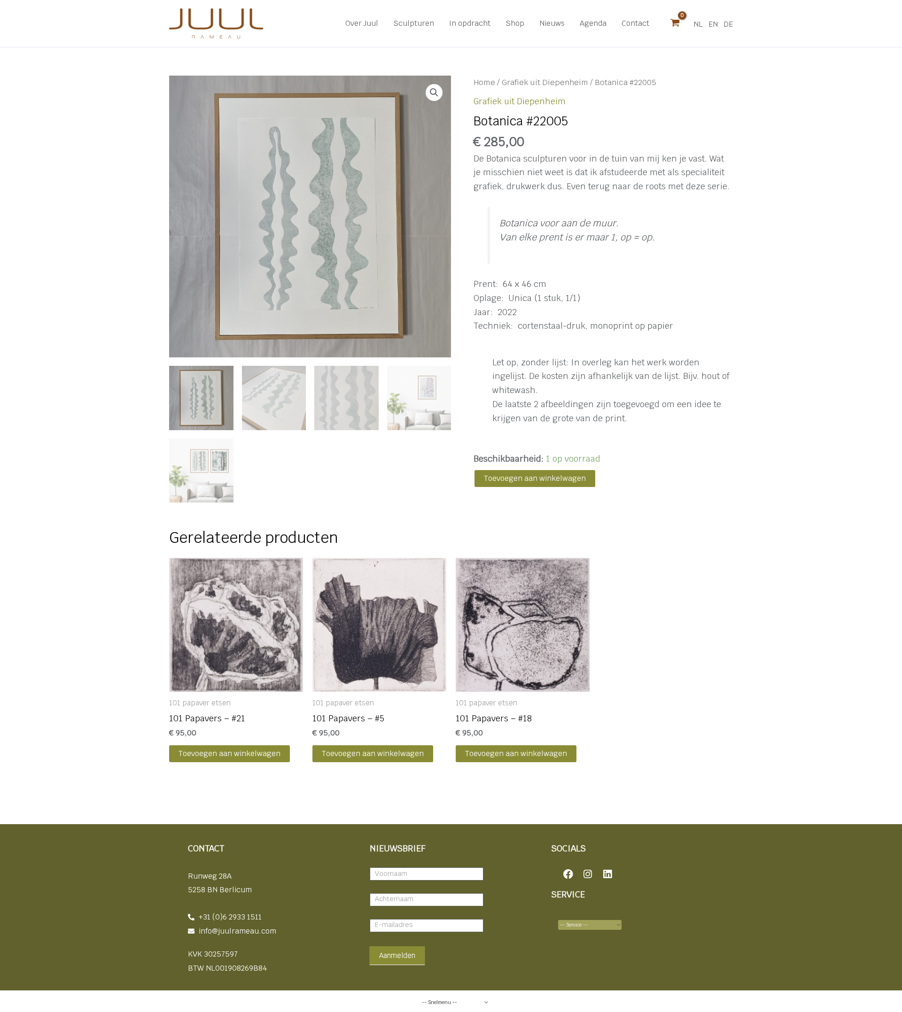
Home (484, 82)
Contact (635, 23)
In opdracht (469, 23)
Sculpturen (413, 23)
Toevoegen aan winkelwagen (535, 478)
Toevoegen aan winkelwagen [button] (229, 753)
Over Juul (361, 23)
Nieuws (552, 23)
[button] (434, 92)
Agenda (593, 23)
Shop (514, 23)
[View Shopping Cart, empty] (675, 23)
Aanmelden (397, 955)
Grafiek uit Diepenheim (545, 82)
